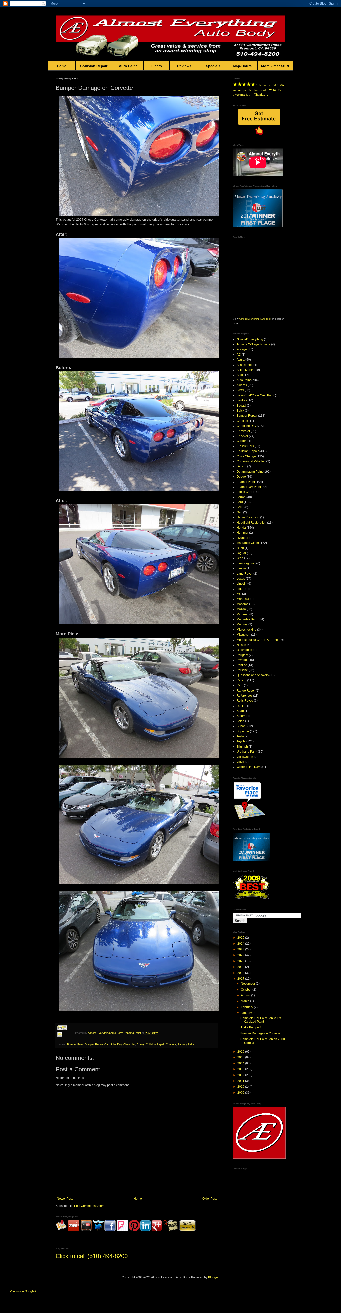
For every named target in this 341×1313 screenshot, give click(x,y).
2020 (241, 961)
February (247, 1007)
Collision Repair (93, 66)
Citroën (242, 441)
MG (239, 594)
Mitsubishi (243, 634)
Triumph (242, 746)
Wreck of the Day (248, 767)
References (244, 695)
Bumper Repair (94, 1044)
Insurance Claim (248, 543)
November (248, 983)
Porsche (242, 670)
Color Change (246, 456)
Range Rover (246, 690)
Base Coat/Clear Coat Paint (255, 395)
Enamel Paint (246, 482)
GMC (240, 507)
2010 (241, 1086)
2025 (241, 937)
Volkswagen (245, 757)
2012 (241, 1075)
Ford (240, 502)
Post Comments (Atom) (89, 1206)
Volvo (240, 762)
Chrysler (242, 436)
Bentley (242, 400)
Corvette (171, 1044)
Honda (241, 527)
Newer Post (65, 1198)
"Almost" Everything (250, 339)
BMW (240, 390)
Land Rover (245, 573)
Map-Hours (242, 66)
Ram (240, 685)
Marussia (243, 599)
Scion (240, 721)
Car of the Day (113, 1044)
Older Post (209, 1198)
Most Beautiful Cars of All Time (257, 640)
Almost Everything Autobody (255, 318)
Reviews (184, 66)
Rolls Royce (245, 700)
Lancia (241, 568)
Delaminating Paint (250, 471)
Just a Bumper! (250, 1027)
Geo (239, 512)
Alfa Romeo (245, 365)
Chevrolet (129, 1044)
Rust (240, 706)
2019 (241, 967)
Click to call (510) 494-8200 (92, 1256)
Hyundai (242, 538)
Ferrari (241, 497)
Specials (213, 66)
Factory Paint (186, 1044)
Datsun (241, 466)
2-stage (242, 349)
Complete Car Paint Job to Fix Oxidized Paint (260, 1019)
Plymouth (243, 660)
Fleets (156, 66)
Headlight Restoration (251, 522)
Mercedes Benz (247, 619)
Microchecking (246, 629)
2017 (241, 978)
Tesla (240, 736)
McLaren (243, 614)
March (245, 1001)
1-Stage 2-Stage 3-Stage (253, 344)
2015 (241, 1057)
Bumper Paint (75, 1044)
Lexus (241, 578)
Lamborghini (245, 563)
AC (239, 354)
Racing (241, 680)
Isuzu (240, 548)
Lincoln (242, 583)
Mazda (241, 609)
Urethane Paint (247, 751)
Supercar (243, 731)
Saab (240, 711)
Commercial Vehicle (250, 461)
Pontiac (242, 665)
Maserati (242, 604)
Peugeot (242, 655)
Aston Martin (245, 370)
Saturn (241, 716)
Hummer (242, 532)
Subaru (242, 726)
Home (62, 66)
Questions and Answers (253, 675)
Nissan (241, 645)
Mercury (242, 624)
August (246, 995)
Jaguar (241, 553)
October (246, 989)
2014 (241, 1063)
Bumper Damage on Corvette (260, 1033)
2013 (241, 1069)
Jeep (240, 558)
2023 (241, 949)
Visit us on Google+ (23, 1291)
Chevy (140, 1044)
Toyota (241, 741)
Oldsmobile (244, 650)
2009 (241, 1092)
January (247, 1013)
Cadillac (242, 421)
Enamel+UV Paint (249, 487)
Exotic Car (244, 492)
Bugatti (241, 405)
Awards (242, 385)
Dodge (241, 476)
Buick (240, 410)
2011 (241, 1081)
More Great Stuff (275, 66)
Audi (240, 375)
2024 (241, 943)
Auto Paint (128, 66)
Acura (241, 359)
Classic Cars (245, 446)
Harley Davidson (248, 517)
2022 (241, 955)
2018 (241, 973)
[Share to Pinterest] (65, 1040)
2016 (241, 1051)
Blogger (213, 1277)
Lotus (240, 589)
